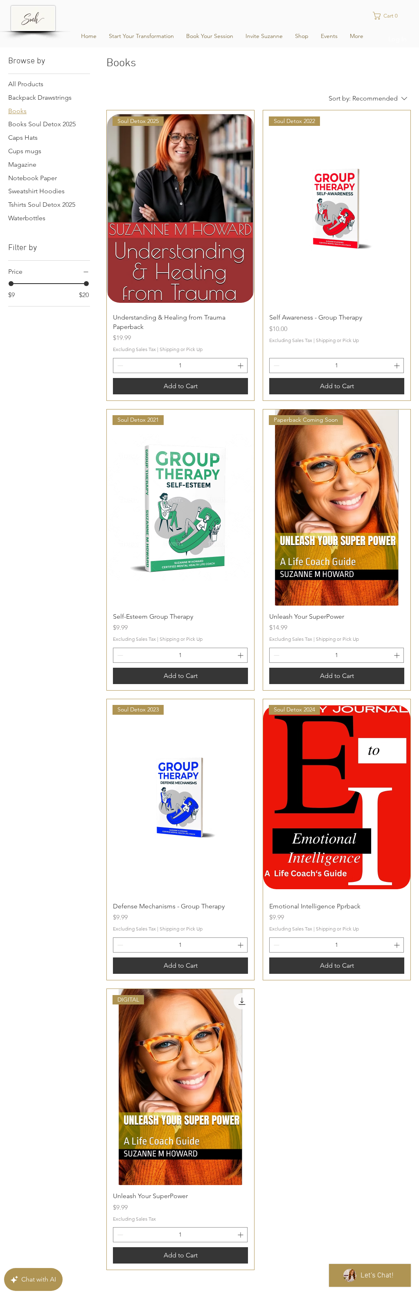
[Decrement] (119, 365)
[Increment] (241, 365)
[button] (390, 16)
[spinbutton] (180, 365)
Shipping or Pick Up (181, 349)
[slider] (11, 284)
